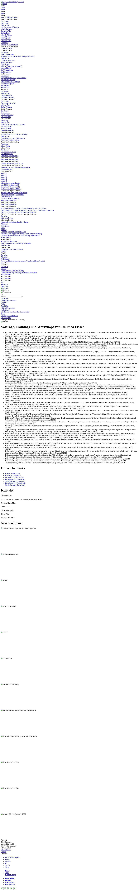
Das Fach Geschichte (12, 473)
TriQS (3, 282)
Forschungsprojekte (7, 54)
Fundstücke (5, 286)
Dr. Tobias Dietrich (7, 97)
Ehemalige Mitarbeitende (9, 45)
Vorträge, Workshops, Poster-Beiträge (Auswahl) (17, 56)
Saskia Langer (6, 72)
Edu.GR (4, 251)
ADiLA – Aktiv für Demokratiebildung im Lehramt (18, 212)
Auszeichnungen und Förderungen (13, 138)
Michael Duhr (5, 105)
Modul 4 (4, 179)
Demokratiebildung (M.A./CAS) (12, 163)
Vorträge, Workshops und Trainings (13, 124)
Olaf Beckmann (6, 95)
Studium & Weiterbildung (9, 156)
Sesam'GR (4, 263)
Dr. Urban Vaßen (7, 154)
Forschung (4, 23)
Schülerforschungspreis (9, 241)
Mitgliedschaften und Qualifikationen (13, 78)
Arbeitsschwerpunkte (8, 80)
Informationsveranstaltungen (10, 183)
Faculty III (4, 302)
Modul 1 (4, 173)
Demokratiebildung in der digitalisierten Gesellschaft (19, 273)
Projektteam (5, 259)
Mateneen (4, 284)
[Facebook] (2, 889)
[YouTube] (8, 889)
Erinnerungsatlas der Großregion (12, 249)
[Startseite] (12, 2)
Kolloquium (5, 226)
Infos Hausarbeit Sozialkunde (15, 483)
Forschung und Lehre (8, 103)
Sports (7, 865)
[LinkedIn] (14, 889)
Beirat (3, 228)
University (4, 298)
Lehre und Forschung (8, 152)
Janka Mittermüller (7, 130)
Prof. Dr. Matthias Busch (9, 17)
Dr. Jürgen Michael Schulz (10, 140)
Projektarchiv (5, 245)
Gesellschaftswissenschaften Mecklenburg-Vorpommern (20, 235)
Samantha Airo (6, 31)
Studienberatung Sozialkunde (15, 485)
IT (6, 863)
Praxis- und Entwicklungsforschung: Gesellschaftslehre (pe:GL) (23, 261)
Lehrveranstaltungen (8, 60)
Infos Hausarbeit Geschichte (15, 479)
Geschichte (4, 306)
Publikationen (5, 25)
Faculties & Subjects (12, 857)
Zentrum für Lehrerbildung (14, 477)
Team (3, 9)
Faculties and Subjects (8, 300)
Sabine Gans (5, 87)
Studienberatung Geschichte (14, 481)
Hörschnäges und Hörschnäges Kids (13, 232)
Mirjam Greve (6, 39)
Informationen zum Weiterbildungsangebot (15, 167)
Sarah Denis (5, 85)
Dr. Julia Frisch (6, 117)
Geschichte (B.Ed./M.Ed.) (10, 185)
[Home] (4, 4)
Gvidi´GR (4, 267)
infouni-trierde (6, 850)
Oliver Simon (5, 146)
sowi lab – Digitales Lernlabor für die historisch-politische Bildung (23, 208)
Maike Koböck (6, 128)
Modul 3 (4, 177)
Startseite (4, 216)
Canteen (8, 861)
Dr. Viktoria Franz (7, 115)
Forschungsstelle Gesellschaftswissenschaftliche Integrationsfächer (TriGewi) (27, 210)
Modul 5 (4, 181)
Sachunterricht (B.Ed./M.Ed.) (11, 189)
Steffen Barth (5, 33)
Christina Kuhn (6, 41)
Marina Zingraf (6, 68)
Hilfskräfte (4, 43)
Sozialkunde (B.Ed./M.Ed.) (10, 187)
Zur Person (4, 21)
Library (7, 859)
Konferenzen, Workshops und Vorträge (14, 134)
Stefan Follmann (6, 107)
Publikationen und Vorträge (10, 82)
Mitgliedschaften (6, 29)
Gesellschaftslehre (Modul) (10, 198)
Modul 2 (4, 175)
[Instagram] (11, 889)
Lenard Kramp (6, 37)
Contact (3, 852)
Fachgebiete (5, 310)
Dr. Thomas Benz (7, 70)
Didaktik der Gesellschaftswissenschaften (15, 312)
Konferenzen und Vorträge (10, 27)
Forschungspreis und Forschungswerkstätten (16, 243)
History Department (7, 308)
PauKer (3, 269)
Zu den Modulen (6, 169)
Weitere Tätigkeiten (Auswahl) (11, 66)
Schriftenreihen (6, 274)
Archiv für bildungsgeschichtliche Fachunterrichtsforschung (21, 234)
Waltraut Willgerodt (7, 84)
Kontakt (3, 230)
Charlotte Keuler (6, 48)
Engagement (5, 64)
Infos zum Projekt (7, 218)
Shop (7, 867)
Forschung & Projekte (8, 200)
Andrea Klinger (6, 126)
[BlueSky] (5, 889)
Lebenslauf (4, 76)
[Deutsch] (4, 288)
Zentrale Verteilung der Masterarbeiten (14, 193)
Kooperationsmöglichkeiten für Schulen (14, 222)
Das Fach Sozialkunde (13, 475)
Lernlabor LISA (6, 197)
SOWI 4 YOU (6, 237)
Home (3, 8)
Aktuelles (4, 224)
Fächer (3, 304)
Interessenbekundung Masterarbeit (12, 195)
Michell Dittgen (6, 35)
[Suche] (2, 294)
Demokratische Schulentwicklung (12, 271)
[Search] (22, 296)
